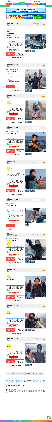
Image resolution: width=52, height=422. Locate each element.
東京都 (18, 390)
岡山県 (16, 391)
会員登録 (37, 1)
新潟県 (29, 390)
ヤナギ (41, 380)
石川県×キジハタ (9, 373)
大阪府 (43, 390)
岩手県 (9, 390)
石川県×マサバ (37, 374)
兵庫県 (7, 391)
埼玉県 (22, 390)
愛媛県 (31, 391)
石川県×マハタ (22, 373)
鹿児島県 (44, 391)
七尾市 (21, 380)
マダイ (28, 3)
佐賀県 (35, 391)
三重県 (41, 390)
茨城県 (27, 390)
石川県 (22, 3)
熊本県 (39, 391)
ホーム (9, 3)
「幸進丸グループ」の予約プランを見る (11, 54)
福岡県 (33, 391)
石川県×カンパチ (13, 373)
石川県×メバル (36, 373)
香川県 (27, 391)
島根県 (22, 391)
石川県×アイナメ (41, 374)
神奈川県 (20, 390)
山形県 (13, 390)
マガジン (33, 3)
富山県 (31, 390)
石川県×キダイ (13, 374)
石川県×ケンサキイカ (27, 373)
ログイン (42, 1)
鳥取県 (20, 391)
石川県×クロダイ (41, 373)
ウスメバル (23, 380)
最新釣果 (15, 3)
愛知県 (37, 390)
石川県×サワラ (18, 373)
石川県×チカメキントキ (31, 374)
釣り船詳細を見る (35, 24)
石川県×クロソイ (18, 374)
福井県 (35, 390)
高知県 (24, 391)
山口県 (18, 391)
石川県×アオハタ (9, 374)
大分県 (41, 391)
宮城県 (11, 390)
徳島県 (29, 391)
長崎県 (37, 391)
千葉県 (24, 390)
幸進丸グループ (15, 380)
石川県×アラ (21, 374)
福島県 (15, 390)
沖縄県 (7, 392)
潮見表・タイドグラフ (41, 3)
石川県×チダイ (32, 373)
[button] (45, 42)
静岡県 (39, 390)
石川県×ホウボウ (26, 374)
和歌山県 (10, 391)
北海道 (7, 390)
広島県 (14, 391)
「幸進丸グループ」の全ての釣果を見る (20, 54)
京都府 (12, 391)
